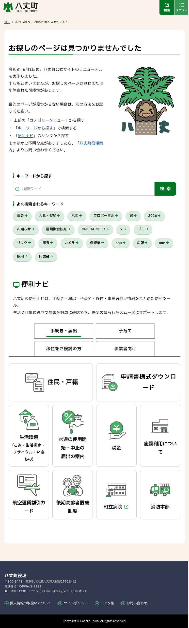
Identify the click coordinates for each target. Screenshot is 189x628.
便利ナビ (25, 136)
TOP (7, 22)
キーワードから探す (35, 128)
